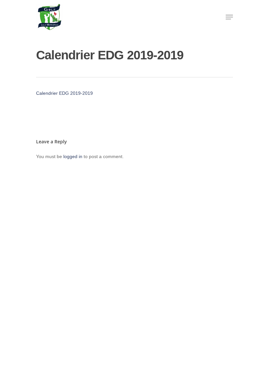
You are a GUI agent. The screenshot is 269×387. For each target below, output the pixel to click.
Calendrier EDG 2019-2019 (64, 93)
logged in (72, 156)
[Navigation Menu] (229, 17)
